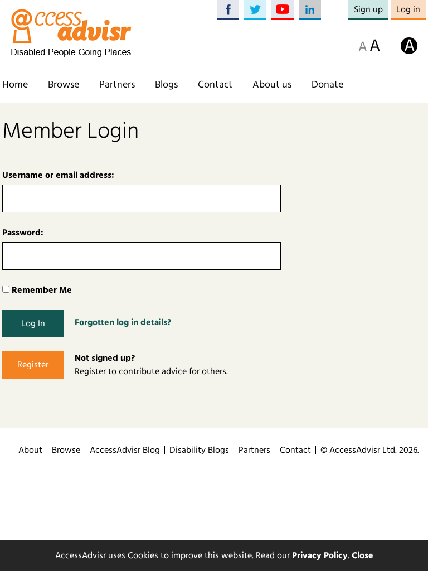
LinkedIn (310, 10)
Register (32, 364)
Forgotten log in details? (123, 322)
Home (15, 85)
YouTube (282, 10)
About (30, 450)
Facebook (228, 10)
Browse (63, 85)
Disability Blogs (199, 450)
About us (271, 85)
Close (362, 555)
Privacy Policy (320, 555)
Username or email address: (58, 175)
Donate (327, 85)
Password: (22, 232)
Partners (117, 85)
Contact (215, 85)
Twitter (255, 10)
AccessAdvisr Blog (125, 450)
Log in (408, 9)
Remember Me (40, 290)
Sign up (368, 9)
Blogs (166, 85)
